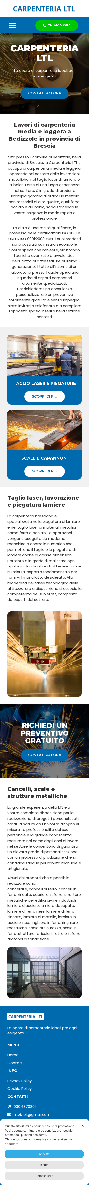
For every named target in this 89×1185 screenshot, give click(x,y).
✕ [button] (82, 1125)
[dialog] (44, 1152)
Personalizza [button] (44, 1176)
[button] (12, 25)
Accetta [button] (44, 1154)
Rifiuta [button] (44, 1165)
